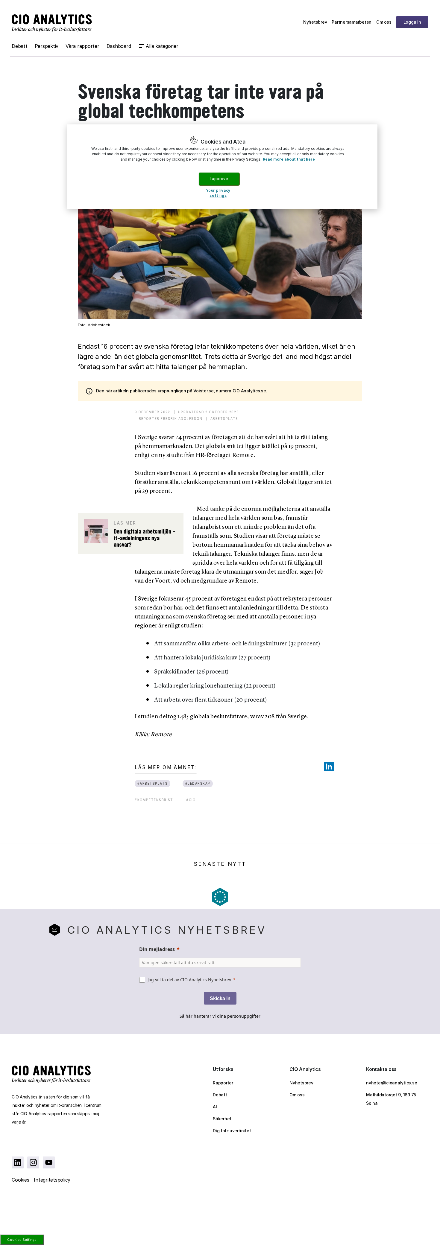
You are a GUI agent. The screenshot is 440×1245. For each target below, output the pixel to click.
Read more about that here (289, 159)
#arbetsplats (152, 783)
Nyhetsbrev (315, 22)
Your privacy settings (218, 193)
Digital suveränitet (232, 1130)
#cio (191, 800)
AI (215, 1106)
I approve (219, 178)
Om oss (384, 22)
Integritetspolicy (52, 1180)
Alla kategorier (162, 46)
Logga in (412, 22)
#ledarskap (197, 783)
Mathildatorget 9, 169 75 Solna (391, 1099)
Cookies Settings (22, 1240)
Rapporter (223, 1082)
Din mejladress (157, 949)
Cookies (20, 1180)
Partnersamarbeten (351, 22)
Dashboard (119, 46)
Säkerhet (222, 1118)
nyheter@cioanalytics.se (391, 1082)
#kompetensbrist (154, 800)
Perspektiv (47, 46)
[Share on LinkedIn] (329, 766)
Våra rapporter (82, 46)
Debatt (20, 46)
